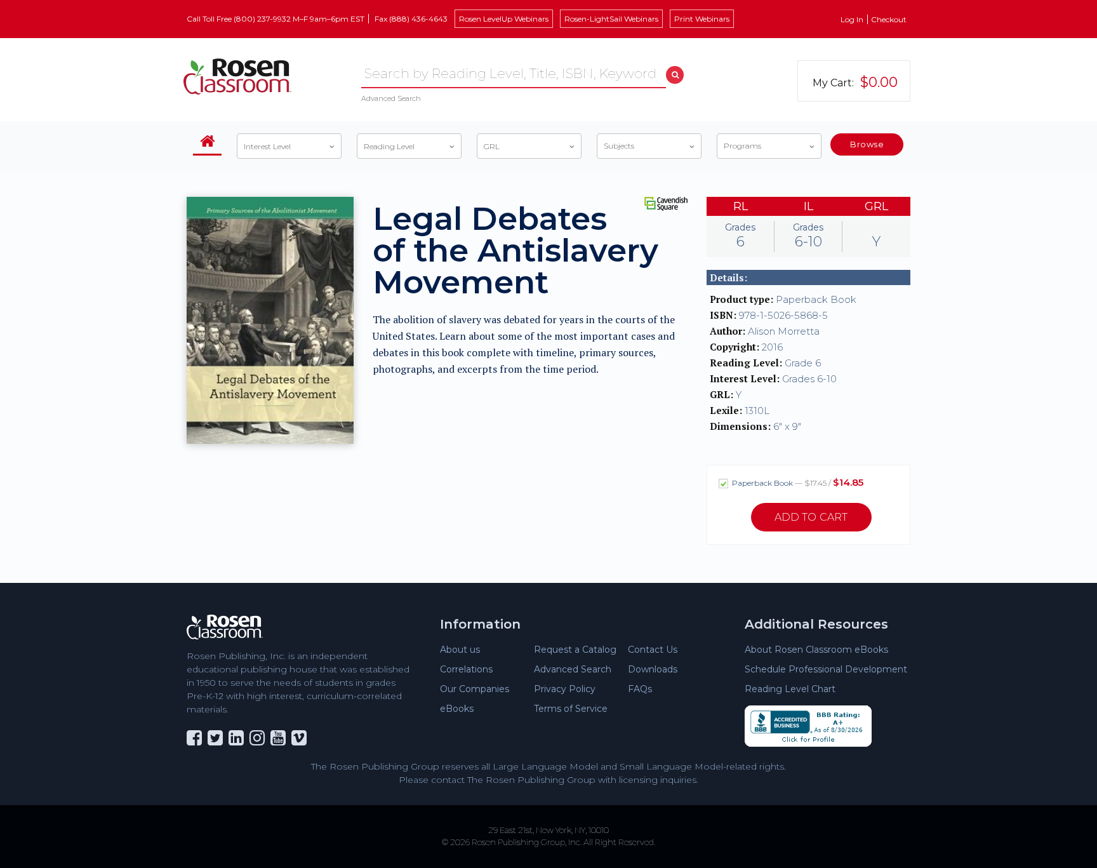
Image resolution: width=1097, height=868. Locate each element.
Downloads (652, 669)
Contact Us (652, 649)
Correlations (466, 669)
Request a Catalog (575, 649)
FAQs (640, 689)
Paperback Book (796, 482)
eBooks (457, 708)
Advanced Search (391, 98)
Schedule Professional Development (826, 669)
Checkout (889, 19)
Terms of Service (571, 708)
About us (460, 649)
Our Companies (474, 689)
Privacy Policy (564, 689)
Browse (867, 144)
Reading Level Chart (790, 689)
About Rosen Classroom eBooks (816, 649)
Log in (852, 19)
